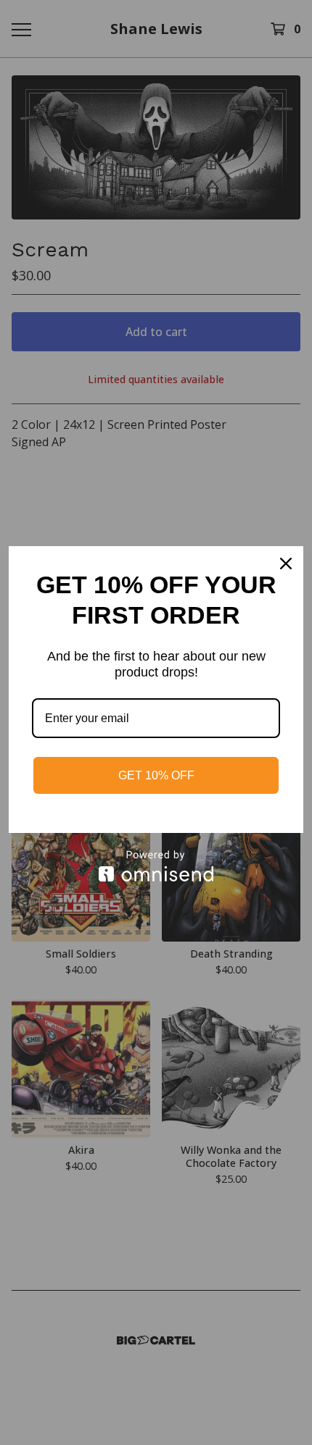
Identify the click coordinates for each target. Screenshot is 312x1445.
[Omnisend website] (156, 866)
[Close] (285, 563)
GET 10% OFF (156, 775)
